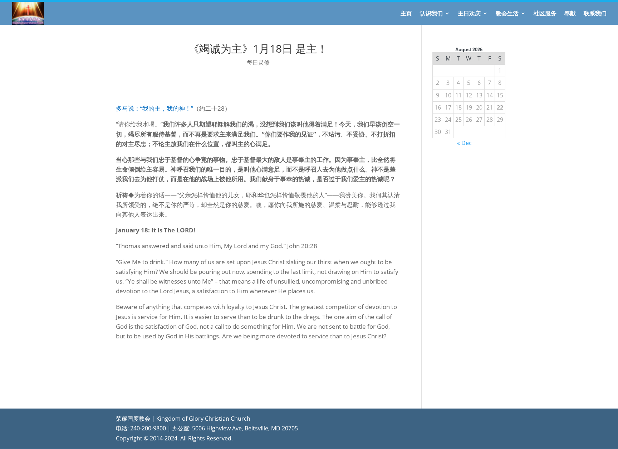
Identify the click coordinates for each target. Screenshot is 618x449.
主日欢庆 (469, 14)
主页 (406, 14)
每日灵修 (258, 62)
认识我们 (431, 14)
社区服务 (545, 14)
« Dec (464, 143)
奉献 (570, 14)
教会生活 (507, 14)
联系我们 (595, 14)
